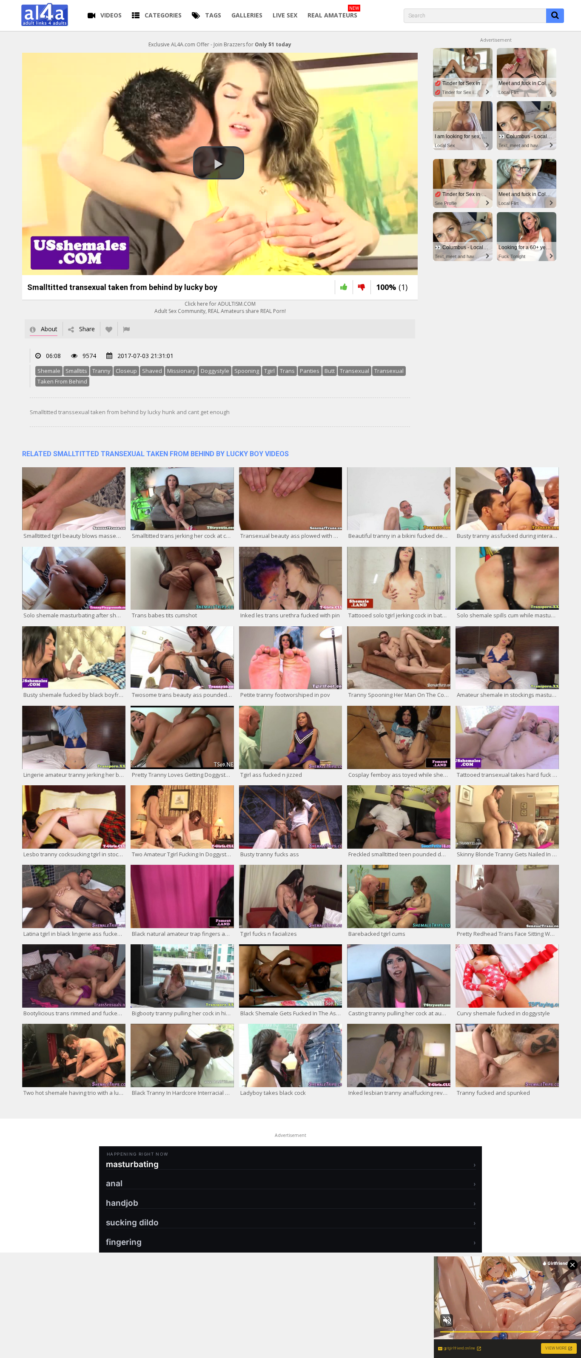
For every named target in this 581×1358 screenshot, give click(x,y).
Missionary (181, 371)
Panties (309, 371)
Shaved (152, 371)
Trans (287, 371)
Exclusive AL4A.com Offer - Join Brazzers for (219, 44)
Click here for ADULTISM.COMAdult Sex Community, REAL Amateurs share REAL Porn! (220, 307)
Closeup (126, 371)
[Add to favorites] (108, 329)
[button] (218, 162)
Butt (330, 371)
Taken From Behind (62, 381)
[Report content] (126, 329)
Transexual (354, 371)
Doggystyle (215, 371)
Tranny (101, 371)
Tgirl (269, 371)
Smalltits (76, 371)
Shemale (48, 371)
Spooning (246, 371)
